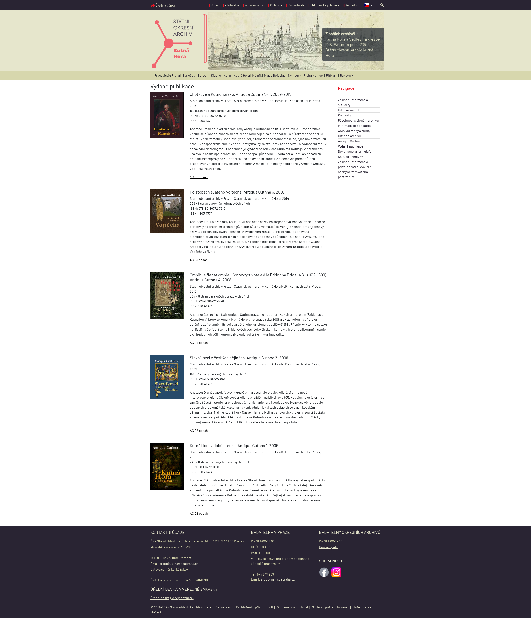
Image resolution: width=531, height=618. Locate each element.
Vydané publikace (350, 146)
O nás (214, 5)
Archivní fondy (254, 5)
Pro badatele (296, 5)
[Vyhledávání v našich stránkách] (382, 5)
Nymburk (294, 75)
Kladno (216, 75)
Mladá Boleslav (274, 75)
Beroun (203, 75)
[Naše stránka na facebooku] (324, 572)
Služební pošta (322, 607)
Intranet (343, 607)
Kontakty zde (328, 547)
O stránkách (224, 607)
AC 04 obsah (199, 343)
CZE (372, 5)
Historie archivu (349, 136)
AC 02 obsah (199, 430)
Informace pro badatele (355, 125)
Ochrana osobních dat (292, 607)
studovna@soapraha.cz (278, 579)
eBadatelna (232, 5)
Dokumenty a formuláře (355, 151)
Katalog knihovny (350, 156)
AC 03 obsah (199, 260)
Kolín (227, 75)
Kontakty (351, 5)
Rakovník (346, 75)
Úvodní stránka (165, 5)
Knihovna (276, 5)
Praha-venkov (313, 75)
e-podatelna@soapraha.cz (179, 563)
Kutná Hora (242, 75)
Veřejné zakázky (182, 598)
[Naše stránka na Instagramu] (336, 572)
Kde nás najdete (349, 110)
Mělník (257, 75)
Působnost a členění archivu (358, 120)
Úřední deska (159, 598)
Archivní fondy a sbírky (354, 131)
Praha (176, 75)
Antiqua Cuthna (349, 141)
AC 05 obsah (199, 177)
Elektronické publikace (325, 5)
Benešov (188, 75)
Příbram (331, 75)
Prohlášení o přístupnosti (254, 607)
